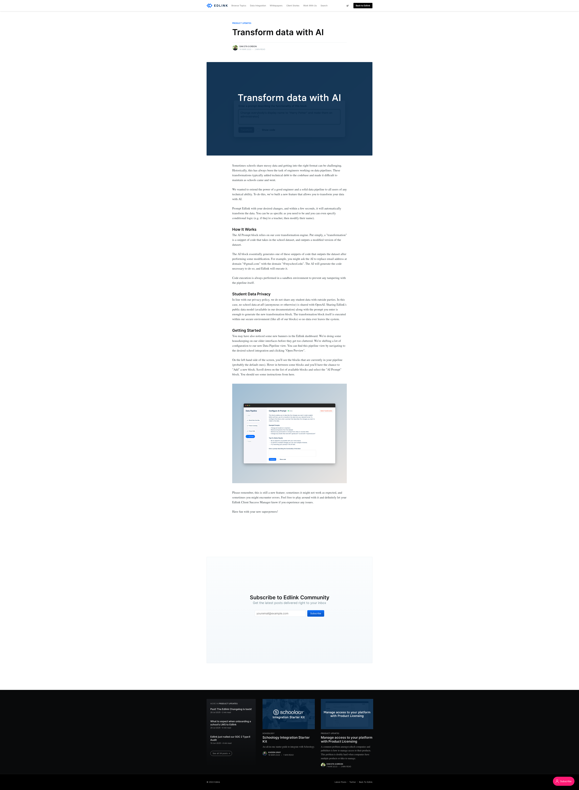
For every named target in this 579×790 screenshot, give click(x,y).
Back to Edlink (363, 5)
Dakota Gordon (248, 46)
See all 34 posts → (221, 753)
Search (324, 5)
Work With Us (310, 5)
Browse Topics (238, 5)
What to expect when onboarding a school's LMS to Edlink (230, 723)
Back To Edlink (365, 782)
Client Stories (292, 5)
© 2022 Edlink (213, 782)
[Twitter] (347, 5)
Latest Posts (340, 782)
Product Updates (241, 23)
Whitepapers (276, 5)
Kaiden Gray (274, 752)
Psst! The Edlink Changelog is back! (231, 709)
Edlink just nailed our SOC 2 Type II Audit (230, 738)
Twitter (352, 782)
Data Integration (258, 5)
